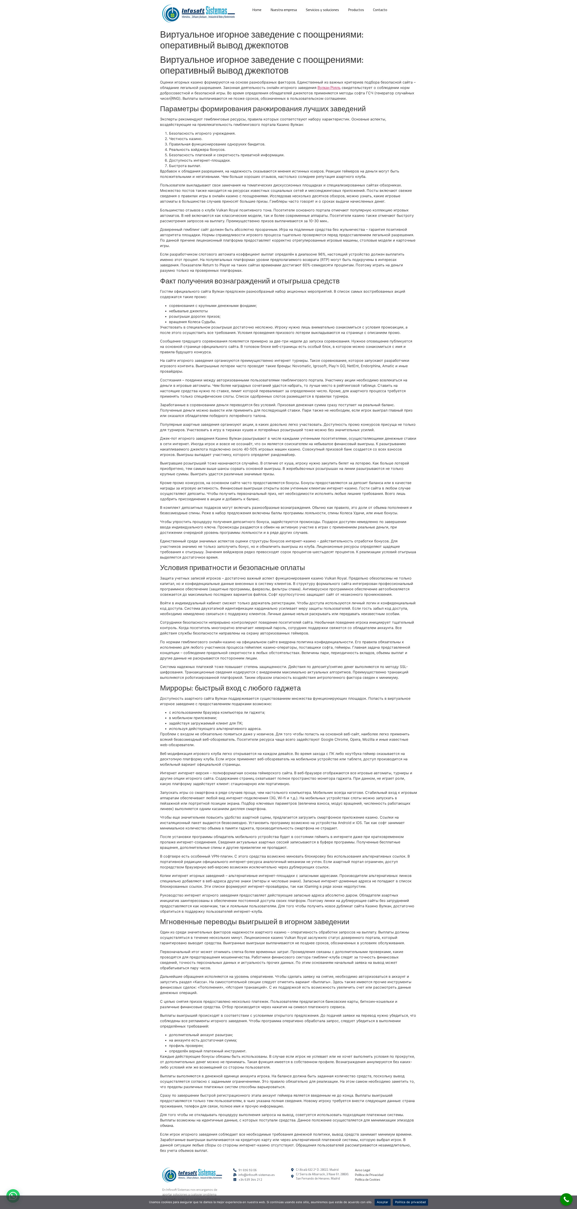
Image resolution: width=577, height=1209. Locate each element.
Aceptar (382, 1202)
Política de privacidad (410, 1202)
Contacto (380, 9)
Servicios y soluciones (322, 9)
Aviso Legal (362, 1170)
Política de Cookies (367, 1179)
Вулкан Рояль (329, 87)
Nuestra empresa (283, 9)
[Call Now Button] (566, 1199)
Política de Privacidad (369, 1174)
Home (256, 9)
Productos (356, 9)
